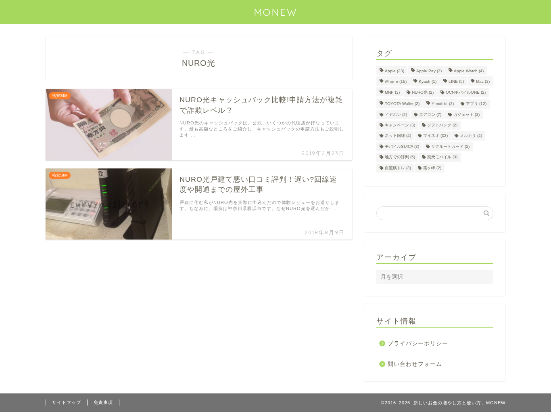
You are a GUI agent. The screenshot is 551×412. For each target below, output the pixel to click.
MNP (392, 92)
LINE (456, 82)
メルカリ (471, 136)
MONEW (276, 12)
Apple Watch (469, 71)
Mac (483, 82)
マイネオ (435, 136)
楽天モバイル (442, 157)
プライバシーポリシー (418, 344)
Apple (394, 71)
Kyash (427, 82)
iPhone (396, 82)
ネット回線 (398, 136)
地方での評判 (400, 157)
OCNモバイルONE (466, 92)
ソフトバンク (442, 125)
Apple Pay (429, 71)
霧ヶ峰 (432, 168)
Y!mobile (443, 104)
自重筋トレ (398, 168)
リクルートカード (450, 146)
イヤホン (396, 114)
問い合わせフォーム (415, 364)
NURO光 (423, 92)
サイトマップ (66, 402)
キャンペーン (400, 125)
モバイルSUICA (402, 146)
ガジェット (466, 114)
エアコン (430, 114)
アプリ (476, 104)
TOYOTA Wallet (402, 104)
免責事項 (103, 402)
